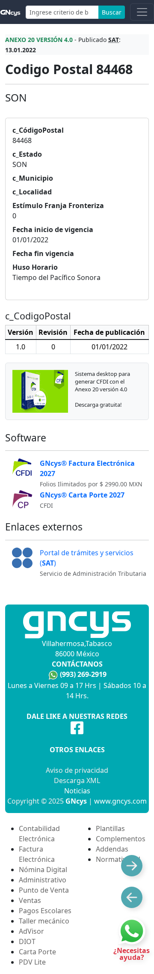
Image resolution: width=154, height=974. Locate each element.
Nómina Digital (43, 869)
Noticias (77, 790)
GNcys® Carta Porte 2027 (82, 495)
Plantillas (110, 828)
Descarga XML (77, 780)
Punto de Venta (44, 890)
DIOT (27, 941)
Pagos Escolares (45, 910)
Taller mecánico (44, 921)
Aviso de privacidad (77, 770)
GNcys (76, 801)
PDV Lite (32, 962)
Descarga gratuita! (98, 404)
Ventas (30, 900)
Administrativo (42, 880)
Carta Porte (37, 951)
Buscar (111, 12)
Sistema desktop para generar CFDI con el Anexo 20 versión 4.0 (102, 381)
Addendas (112, 849)
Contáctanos (77, 664)
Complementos (120, 838)
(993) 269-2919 (83, 674)
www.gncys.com (120, 801)
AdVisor (31, 931)
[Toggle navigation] (142, 12)
